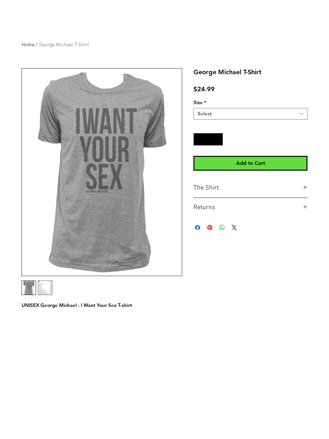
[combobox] (250, 114)
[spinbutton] (208, 139)
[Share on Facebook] (197, 227)
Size (199, 102)
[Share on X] (234, 227)
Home (28, 45)
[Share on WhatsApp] (222, 227)
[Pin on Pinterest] (210, 227)
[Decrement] (198, 139)
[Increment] (218, 139)
